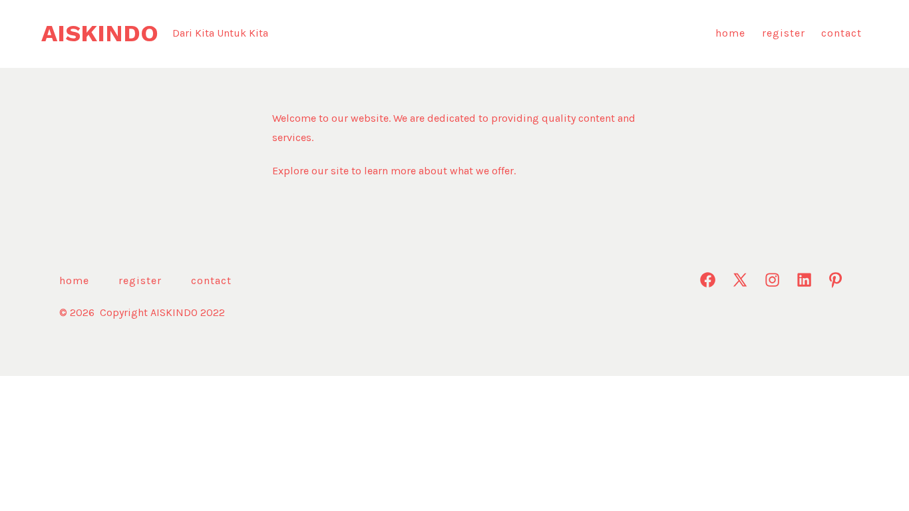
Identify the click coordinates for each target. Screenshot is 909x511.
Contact (841, 33)
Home (730, 33)
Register (783, 33)
